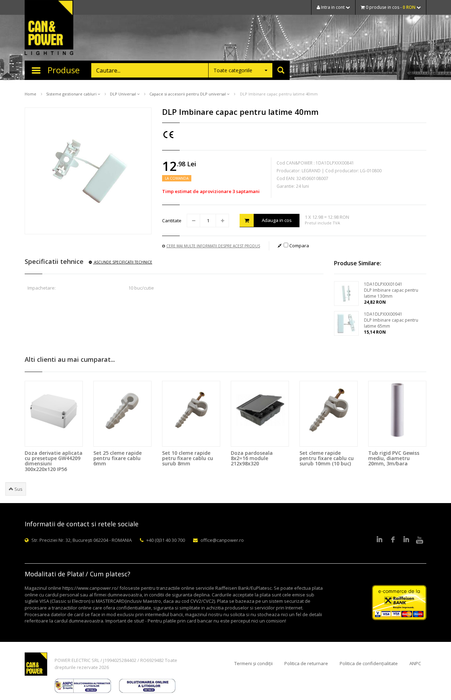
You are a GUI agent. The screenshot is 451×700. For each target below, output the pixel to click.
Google (406, 540)
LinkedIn (379, 540)
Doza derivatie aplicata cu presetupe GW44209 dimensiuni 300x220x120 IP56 (53, 461)
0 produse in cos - (390, 7)
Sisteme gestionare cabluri (72, 94)
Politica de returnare (306, 663)
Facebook (393, 540)
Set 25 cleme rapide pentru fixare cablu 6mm (117, 458)
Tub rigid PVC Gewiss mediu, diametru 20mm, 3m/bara (393, 458)
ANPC (415, 663)
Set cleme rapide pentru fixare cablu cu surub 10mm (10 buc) (326, 458)
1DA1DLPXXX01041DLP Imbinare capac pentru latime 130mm (391, 290)
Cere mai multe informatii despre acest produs (213, 245)
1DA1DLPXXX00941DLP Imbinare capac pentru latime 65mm (391, 320)
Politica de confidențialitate (369, 663)
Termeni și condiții (253, 663)
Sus (18, 489)
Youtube (419, 540)
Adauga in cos (277, 220)
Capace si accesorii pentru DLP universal (188, 94)
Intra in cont (333, 7)
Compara (298, 245)
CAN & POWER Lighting (49, 28)
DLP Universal (123, 94)
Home (30, 94)
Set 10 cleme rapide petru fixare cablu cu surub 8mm (187, 458)
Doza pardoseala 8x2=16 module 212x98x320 (252, 458)
